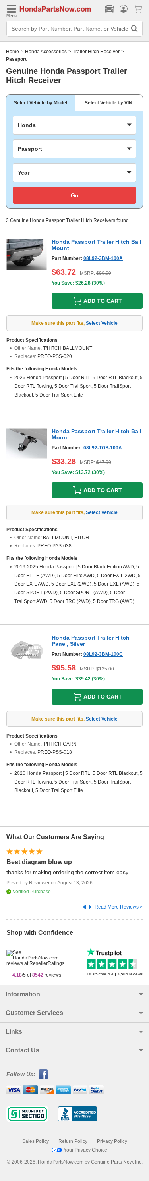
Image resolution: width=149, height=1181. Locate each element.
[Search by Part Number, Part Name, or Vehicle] (134, 28)
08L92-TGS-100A (102, 448)
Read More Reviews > (119, 907)
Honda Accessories (46, 51)
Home (12, 51)
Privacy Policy (112, 1141)
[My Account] (123, 8)
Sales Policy (35, 1141)
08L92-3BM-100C (103, 654)
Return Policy (72, 1141)
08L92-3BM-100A (103, 258)
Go (75, 195)
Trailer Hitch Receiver (96, 51)
